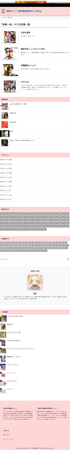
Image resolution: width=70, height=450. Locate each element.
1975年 (28, 217)
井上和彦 (29, 245)
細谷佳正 (1, 245)
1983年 (9, 220)
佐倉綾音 (26, 245)
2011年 (47, 226)
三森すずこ (35, 250)
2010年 (41, 226)
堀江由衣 (13, 242)
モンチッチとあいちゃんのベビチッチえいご (20, 349)
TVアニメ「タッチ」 (13, 365)
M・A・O (32, 245)
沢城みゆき (8, 242)
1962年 (22, 214)
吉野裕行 (28, 250)
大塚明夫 (7, 250)
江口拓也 (22, 250)
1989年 (47, 220)
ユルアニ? (10, 389)
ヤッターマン (11, 373)
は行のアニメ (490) (6, 182)
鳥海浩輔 (43, 245)
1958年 (9, 214)
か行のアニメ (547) (6, 164)
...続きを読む (33, 298)
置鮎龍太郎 (36, 245)
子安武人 (56, 242)
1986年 (28, 220)
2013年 (60, 226)
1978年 (47, 217)
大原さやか (40, 245)
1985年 (22, 220)
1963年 (28, 214)
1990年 (53, 220)
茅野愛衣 (60, 242)
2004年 (3, 226)
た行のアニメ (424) (6, 173)
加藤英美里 (39, 250)
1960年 (16, 214)
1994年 (9, 223)
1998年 (35, 223)
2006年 (16, 226)
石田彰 (45, 242)
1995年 (16, 223)
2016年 (9, 229)
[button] (68, 259)
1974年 (22, 217)
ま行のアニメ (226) (6, 186)
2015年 (3, 229)
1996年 (22, 223)
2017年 (16, 229)
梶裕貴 (39, 242)
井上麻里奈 (63, 245)
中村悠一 (23, 242)
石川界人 (46, 250)
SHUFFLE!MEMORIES (13, 340)
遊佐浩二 (19, 250)
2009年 (35, 226)
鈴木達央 (42, 250)
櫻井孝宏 (1, 242)
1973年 (16, 217)
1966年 (41, 214)
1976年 (35, 217)
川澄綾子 (46, 245)
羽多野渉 (4, 250)
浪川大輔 (33, 242)
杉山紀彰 (25, 250)
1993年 (3, 223)
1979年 (53, 217)
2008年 (28, 226)
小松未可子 (32, 250)
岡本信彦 (10, 245)
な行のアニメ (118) (6, 177)
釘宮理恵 (26, 242)
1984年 (16, 220)
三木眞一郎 (67, 245)
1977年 (41, 217)
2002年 (60, 223)
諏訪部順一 (36, 242)
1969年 (60, 214)
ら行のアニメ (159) (6, 195)
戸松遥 (13, 245)
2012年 (53, 226)
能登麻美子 (20, 242)
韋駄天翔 (9, 324)
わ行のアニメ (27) (5, 199)
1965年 (35, 214)
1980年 (60, 217)
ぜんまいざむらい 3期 (13, 332)
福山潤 (11, 242)
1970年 (66, 214)
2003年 (66, 223)
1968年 (53, 214)
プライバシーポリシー (8, 439)
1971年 (3, 217)
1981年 (66, 217)
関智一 (4, 245)
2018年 (22, 229)
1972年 (9, 217)
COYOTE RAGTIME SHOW (15, 316)
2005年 (9, 226)
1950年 (3, 214)
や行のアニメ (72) (5, 190)
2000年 (47, 223)
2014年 (66, 226)
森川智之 (63, 242)
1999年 (41, 223)
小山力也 (1, 250)
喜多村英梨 (48, 242)
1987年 (35, 220)
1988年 (41, 220)
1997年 (28, 223)
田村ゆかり (49, 245)
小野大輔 (42, 242)
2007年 (22, 226)
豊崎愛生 (18, 245)
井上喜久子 (53, 245)
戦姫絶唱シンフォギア (14, 357)
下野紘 (21, 245)
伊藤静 (51, 242)
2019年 (28, 229)
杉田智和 (17, 242)
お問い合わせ (6, 435)
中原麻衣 (13, 250)
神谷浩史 (53, 242)
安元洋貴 (60, 245)
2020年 (35, 229)
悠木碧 (24, 245)
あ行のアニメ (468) (6, 160)
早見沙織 (7, 245)
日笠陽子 (30, 242)
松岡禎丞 (15, 245)
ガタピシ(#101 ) (12, 381)
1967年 (47, 214)
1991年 (60, 220)
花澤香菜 (4, 242)
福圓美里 (10, 250)
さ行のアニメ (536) (6, 168)
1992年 (66, 220)
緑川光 (17, 250)
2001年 (53, 223)
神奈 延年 (42, 229)
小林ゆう (57, 245)
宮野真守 (66, 242)
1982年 (3, 220)
